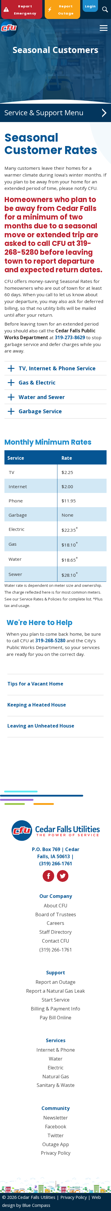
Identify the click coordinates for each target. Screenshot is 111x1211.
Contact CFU (55, 941)
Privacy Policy (55, 1153)
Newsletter (55, 1117)
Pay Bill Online (55, 1017)
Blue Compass (36, 1205)
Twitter (55, 1135)
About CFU (55, 905)
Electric (55, 1067)
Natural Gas (55, 1076)
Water (55, 1058)
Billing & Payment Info (55, 1008)
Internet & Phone (55, 1050)
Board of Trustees (55, 914)
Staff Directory (55, 932)
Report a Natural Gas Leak (55, 991)
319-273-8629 (70, 337)
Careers (55, 923)
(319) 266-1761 (55, 863)
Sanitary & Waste (56, 1085)
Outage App (55, 1144)
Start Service (56, 1000)
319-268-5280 (50, 640)
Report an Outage (55, 982)
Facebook (55, 1126)
